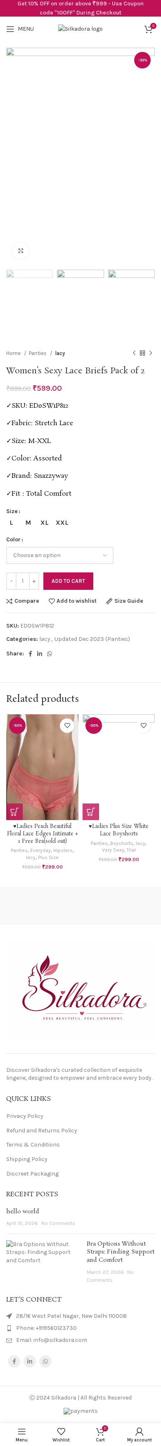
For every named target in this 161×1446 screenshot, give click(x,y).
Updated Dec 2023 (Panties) (92, 639)
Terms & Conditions (33, 1144)
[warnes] (120, 906)
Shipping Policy (26, 1159)
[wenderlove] (40, 906)
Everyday (40, 850)
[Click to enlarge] (20, 251)
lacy (60, 353)
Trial (131, 850)
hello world (22, 1211)
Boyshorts (121, 843)
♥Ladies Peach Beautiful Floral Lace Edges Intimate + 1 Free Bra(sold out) (42, 834)
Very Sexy (113, 850)
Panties (38, 353)
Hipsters (63, 850)
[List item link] (80, 1328)
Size (12, 511)
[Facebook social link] (30, 653)
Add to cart (68, 581)
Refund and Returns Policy (41, 1130)
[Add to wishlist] (67, 725)
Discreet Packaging (32, 1173)
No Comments (58, 1223)
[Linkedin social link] (40, 653)
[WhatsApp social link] (49, 653)
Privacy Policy (24, 1116)
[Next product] (151, 353)
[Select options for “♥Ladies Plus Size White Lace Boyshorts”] (91, 811)
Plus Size (48, 857)
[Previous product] (134, 353)
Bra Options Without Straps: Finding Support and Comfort (120, 1252)
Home (14, 353)
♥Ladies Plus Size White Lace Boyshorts (119, 830)
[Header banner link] (80, 8)
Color (13, 539)
